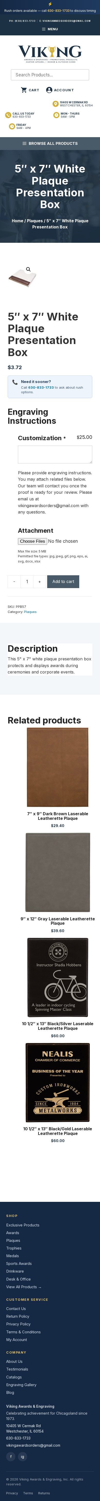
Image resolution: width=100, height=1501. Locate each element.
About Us (14, 1361)
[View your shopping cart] (30, 90)
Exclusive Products (22, 1225)
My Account (16, 1339)
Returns (44, 1493)
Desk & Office (18, 1279)
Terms (28, 1493)
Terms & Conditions (23, 1332)
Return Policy (17, 1316)
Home (17, 220)
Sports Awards (19, 1263)
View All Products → (24, 1287)
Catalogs (14, 1377)
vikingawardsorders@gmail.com (67, 21)
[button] (28, 269)
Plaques (35, 220)
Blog (10, 1392)
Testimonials (17, 1369)
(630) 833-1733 (25, 21)
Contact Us (16, 1308)
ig (22, 1456)
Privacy (12, 1493)
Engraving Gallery (21, 1385)
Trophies (14, 1248)
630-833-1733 (58, 11)
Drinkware (15, 1271)
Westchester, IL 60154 (76, 104)
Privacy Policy (18, 1324)
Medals (12, 1256)
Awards (12, 1233)
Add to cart (63, 581)
